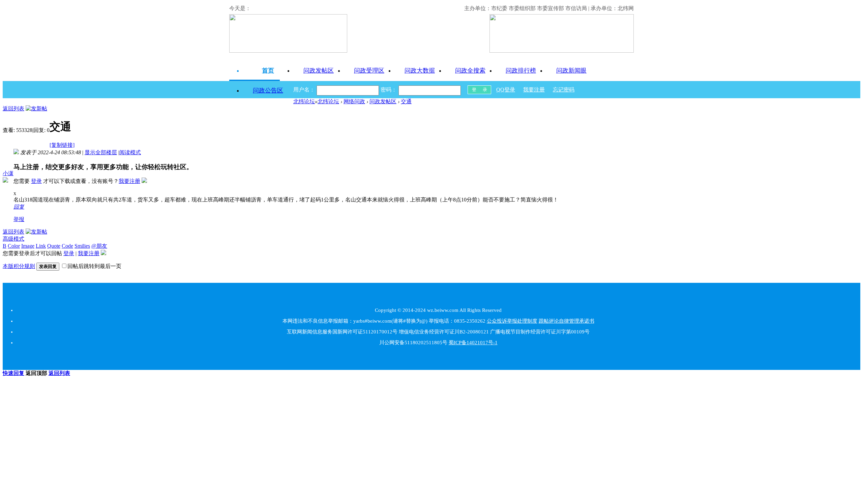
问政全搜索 (470, 70)
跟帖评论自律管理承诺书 (566, 321)
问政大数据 (420, 70)
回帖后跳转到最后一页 (94, 266)
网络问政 (354, 101)
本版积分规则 (19, 266)
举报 (18, 219)
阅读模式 (130, 152)
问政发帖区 (318, 70)
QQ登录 (505, 89)
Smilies (82, 246)
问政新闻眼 (571, 70)
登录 (36, 181)
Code (67, 246)
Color (14, 246)
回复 (18, 207)
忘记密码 (563, 89)
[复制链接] (62, 145)
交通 (406, 101)
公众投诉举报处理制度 (512, 321)
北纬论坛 (304, 101)
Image (27, 246)
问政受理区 (369, 70)
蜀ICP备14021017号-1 (473, 342)
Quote (53, 246)
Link (41, 246)
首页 (268, 70)
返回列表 (13, 108)
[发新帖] (36, 108)
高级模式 (13, 239)
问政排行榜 (521, 70)
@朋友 (99, 246)
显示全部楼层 (101, 152)
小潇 (8, 173)
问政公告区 (268, 90)
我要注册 (534, 89)
